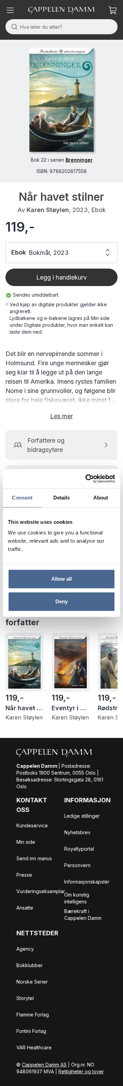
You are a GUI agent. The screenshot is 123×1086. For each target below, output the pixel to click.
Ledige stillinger (82, 816)
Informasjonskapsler (86, 882)
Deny (61, 601)
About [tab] (100, 498)
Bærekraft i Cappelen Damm (82, 914)
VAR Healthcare (34, 1047)
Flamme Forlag (32, 1014)
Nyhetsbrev (77, 832)
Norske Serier (32, 982)
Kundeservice (32, 825)
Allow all (61, 579)
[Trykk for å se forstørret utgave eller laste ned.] (61, 100)
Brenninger (79, 160)
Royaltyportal (79, 849)
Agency (25, 949)
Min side (25, 842)
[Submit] (12, 26)
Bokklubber (29, 965)
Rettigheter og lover (81, 1071)
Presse (24, 875)
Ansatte (24, 908)
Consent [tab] (22, 498)
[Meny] (10, 10)
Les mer (61, 416)
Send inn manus (34, 858)
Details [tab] (61, 498)
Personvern (77, 865)
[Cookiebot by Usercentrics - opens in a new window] (86, 478)
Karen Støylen (48, 209)
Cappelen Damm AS (44, 1065)
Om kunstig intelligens (76, 898)
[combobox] (61, 26)
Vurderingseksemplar (40, 891)
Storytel (25, 998)
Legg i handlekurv (61, 277)
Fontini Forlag (31, 1031)
